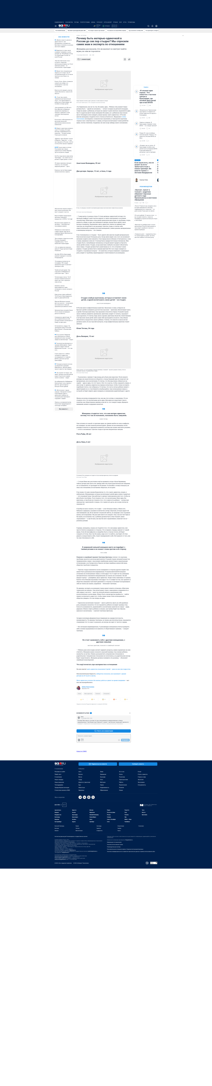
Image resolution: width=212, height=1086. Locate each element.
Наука (102, 785)
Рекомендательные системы (113, 846)
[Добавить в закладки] (125, 59)
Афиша (93, 22)
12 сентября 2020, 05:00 (82, 55)
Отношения (106, 693)
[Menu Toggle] (56, 26)
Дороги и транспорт (84, 782)
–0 (129, 727)
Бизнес (81, 774)
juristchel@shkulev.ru (92, 851)
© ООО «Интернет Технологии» (81, 863)
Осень (121, 774)
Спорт (139, 771)
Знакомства (69, 22)
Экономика (141, 782)
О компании (58, 777)
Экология (140, 779)
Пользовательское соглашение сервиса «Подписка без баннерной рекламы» (125, 849)
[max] (88, 797)
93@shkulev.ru (72, 850)
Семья (79, 693)
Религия (121, 787)
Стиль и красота (142, 774)
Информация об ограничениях (114, 842)
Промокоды (131, 22)
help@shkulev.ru (65, 852)
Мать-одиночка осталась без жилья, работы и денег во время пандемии (101, 680)
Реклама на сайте (60, 771)
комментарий (85, 59)
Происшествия (123, 779)
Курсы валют (108, 22)
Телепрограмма (85, 22)
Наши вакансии (59, 782)
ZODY (120, 22)
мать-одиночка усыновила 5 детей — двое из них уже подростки (108, 669)
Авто (80, 771)
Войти (82, 740)
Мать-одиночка (88, 693)
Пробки (115, 22)
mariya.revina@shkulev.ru (60, 859)
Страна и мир (142, 777)
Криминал (103, 774)
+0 (124, 727)
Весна (80, 777)
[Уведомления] (152, 26)
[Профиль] (156, 26)
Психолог (97, 693)
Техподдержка (59, 785)
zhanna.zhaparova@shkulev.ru (61, 857)
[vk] (84, 797)
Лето (101, 779)
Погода (76, 22)
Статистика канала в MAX (62, 790)
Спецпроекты (142, 785)
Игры (124, 22)
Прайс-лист (58, 774)
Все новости (63, 37)
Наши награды (59, 779)
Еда (80, 785)
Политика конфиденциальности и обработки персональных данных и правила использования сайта (131, 851)
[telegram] (80, 797)
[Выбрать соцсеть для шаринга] (129, 59)
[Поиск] (148, 26)
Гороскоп (100, 22)
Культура (102, 777)
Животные (82, 787)
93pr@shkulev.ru (129, 840)
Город (80, 779)
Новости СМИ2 (82, 751)
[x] (93, 797)
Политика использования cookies (115, 844)
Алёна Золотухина (88, 687)
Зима (101, 771)
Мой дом (102, 782)
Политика (122, 777)
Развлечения (123, 785)
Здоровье (81, 790)
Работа (121, 782)
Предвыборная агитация (62, 787)
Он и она (121, 771)
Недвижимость (59, 22)
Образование (104, 790)
